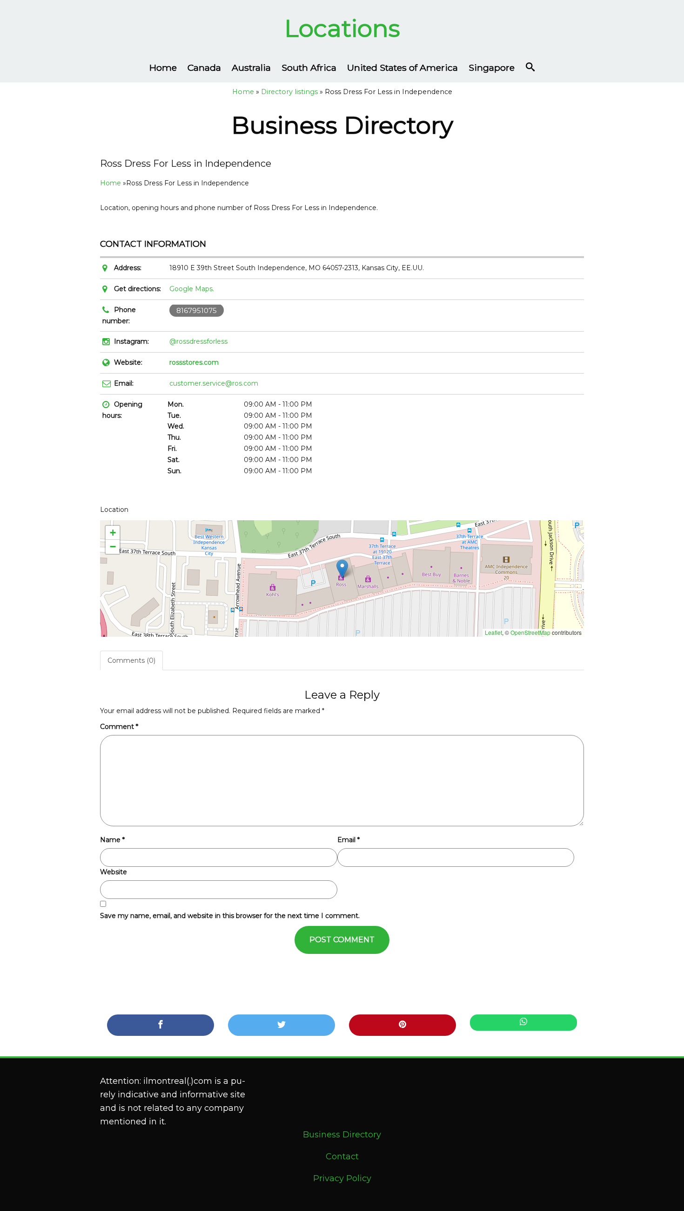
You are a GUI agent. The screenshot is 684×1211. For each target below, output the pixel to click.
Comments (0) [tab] (131, 660)
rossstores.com (194, 362)
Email (348, 840)
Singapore (492, 67)
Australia (251, 67)
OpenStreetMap (530, 632)
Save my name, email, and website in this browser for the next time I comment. (230, 916)
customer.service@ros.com (213, 383)
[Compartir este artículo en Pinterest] (402, 1025)
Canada (204, 67)
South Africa (309, 67)
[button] (342, 568)
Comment (119, 726)
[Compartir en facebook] (160, 1025)
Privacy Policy (342, 1178)
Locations (342, 28)
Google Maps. (191, 289)
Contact (342, 1156)
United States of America (402, 67)
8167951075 (196, 310)
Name (112, 840)
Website (113, 872)
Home (163, 67)
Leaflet (493, 632)
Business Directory (342, 1134)
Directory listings (289, 92)
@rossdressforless (198, 341)
